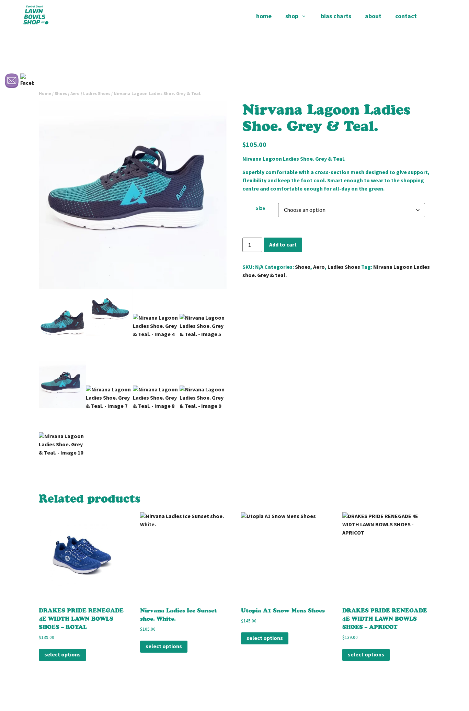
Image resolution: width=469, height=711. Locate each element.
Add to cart (283, 244)
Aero (319, 267)
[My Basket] (435, 16)
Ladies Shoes (96, 93)
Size (260, 208)
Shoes (302, 267)
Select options (62, 654)
